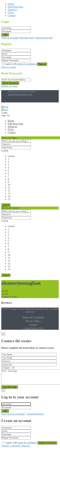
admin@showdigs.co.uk (20, 94)
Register (42, 64)
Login (5, 35)
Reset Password (10, 83)
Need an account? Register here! (17, 37)
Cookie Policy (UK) (33, 328)
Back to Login (8, 67)
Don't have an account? (13, 414)
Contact (12, 15)
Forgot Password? (44, 37)
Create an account (47, 443)
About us (12, 9)
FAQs (11, 12)
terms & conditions (26, 64)
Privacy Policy (33, 321)
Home (11, 4)
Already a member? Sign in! (15, 445)
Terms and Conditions (33, 317)
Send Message (9, 387)
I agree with (20, 64)
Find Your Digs (15, 6)
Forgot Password (35, 414)
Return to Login (9, 86)
